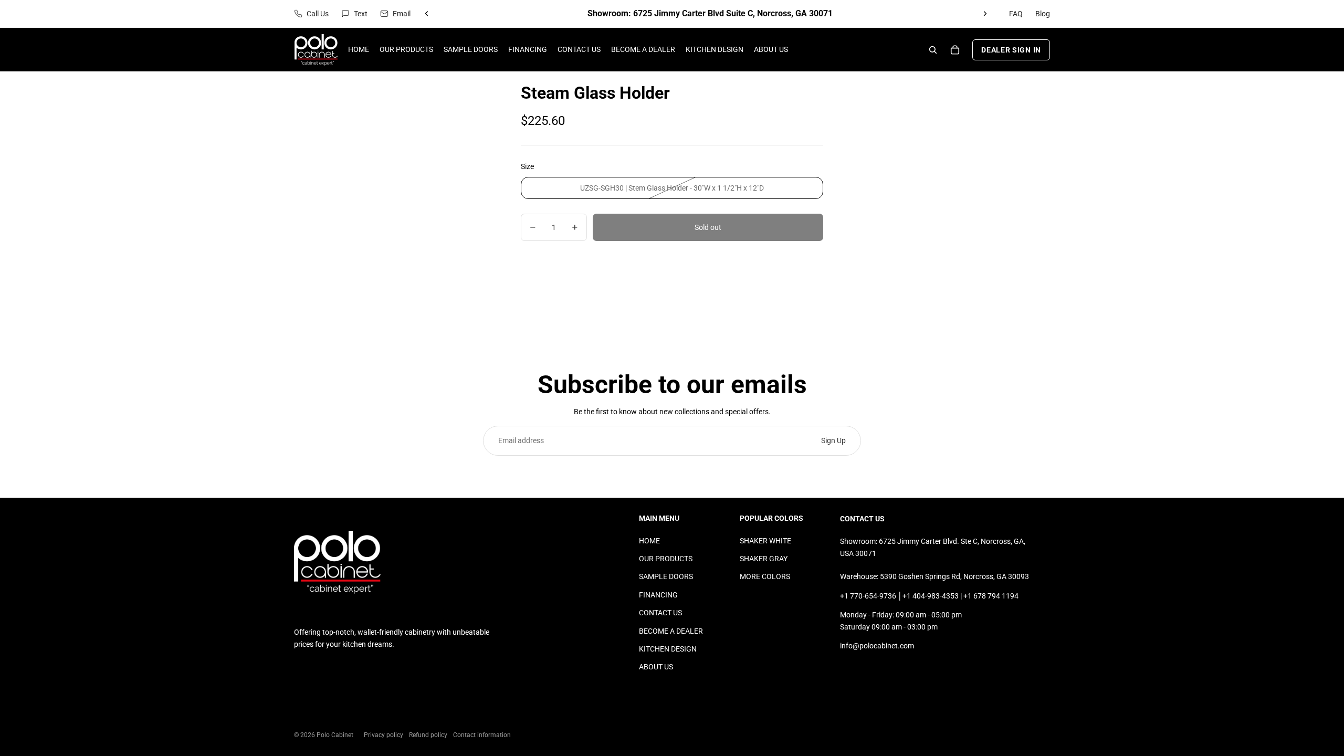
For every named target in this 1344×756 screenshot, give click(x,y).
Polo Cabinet (335, 735)
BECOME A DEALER (671, 631)
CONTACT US (660, 612)
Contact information (482, 735)
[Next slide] (984, 13)
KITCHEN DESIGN (668, 649)
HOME (649, 541)
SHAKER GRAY (764, 558)
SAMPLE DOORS (666, 576)
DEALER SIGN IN (1011, 50)
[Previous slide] (426, 13)
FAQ (1016, 13)
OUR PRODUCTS (665, 558)
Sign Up (833, 440)
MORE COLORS (765, 576)
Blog (1042, 13)
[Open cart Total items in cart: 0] (955, 49)
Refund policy (428, 735)
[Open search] (932, 49)
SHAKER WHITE (765, 541)
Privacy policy (383, 735)
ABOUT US (656, 667)
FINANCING (658, 595)
